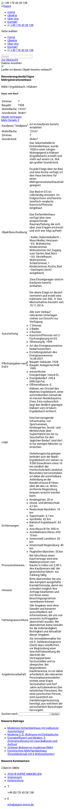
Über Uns (13, 18)
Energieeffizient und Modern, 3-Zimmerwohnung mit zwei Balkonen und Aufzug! (32, 741)
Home (11, 12)
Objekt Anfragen (11, 117)
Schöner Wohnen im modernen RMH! (30, 747)
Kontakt (12, 22)
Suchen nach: (9, 713)
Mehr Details (10, 120)
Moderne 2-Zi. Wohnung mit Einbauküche (32, 734)
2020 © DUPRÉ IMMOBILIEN (24, 774)
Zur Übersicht (9, 59)
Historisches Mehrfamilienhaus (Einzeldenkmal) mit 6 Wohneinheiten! (31, 752)
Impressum (14, 777)
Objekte (12, 15)
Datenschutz (15, 780)
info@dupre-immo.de (20, 804)
